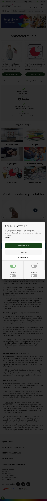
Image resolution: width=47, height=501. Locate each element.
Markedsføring (34, 263)
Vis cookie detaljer (23, 257)
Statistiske (34, 272)
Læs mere (8, 237)
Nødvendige (13, 263)
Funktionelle (13, 272)
